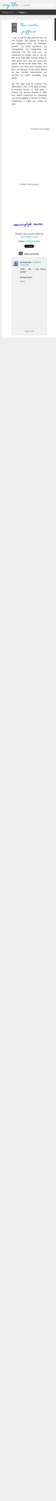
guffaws (29, 241)
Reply (22, 281)
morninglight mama (29, 236)
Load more (29, 331)
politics (37, 241)
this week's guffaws (29, 28)
